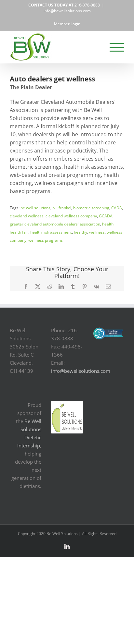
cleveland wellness (27, 216)
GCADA (106, 216)
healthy (80, 232)
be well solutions (35, 208)
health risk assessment (51, 232)
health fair (19, 232)
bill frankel (61, 208)
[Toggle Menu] (117, 47)
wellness (97, 232)
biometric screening (91, 208)
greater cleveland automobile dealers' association (55, 224)
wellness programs (45, 240)
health (108, 224)
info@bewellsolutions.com (67, 11)
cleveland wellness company (71, 216)
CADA (116, 208)
